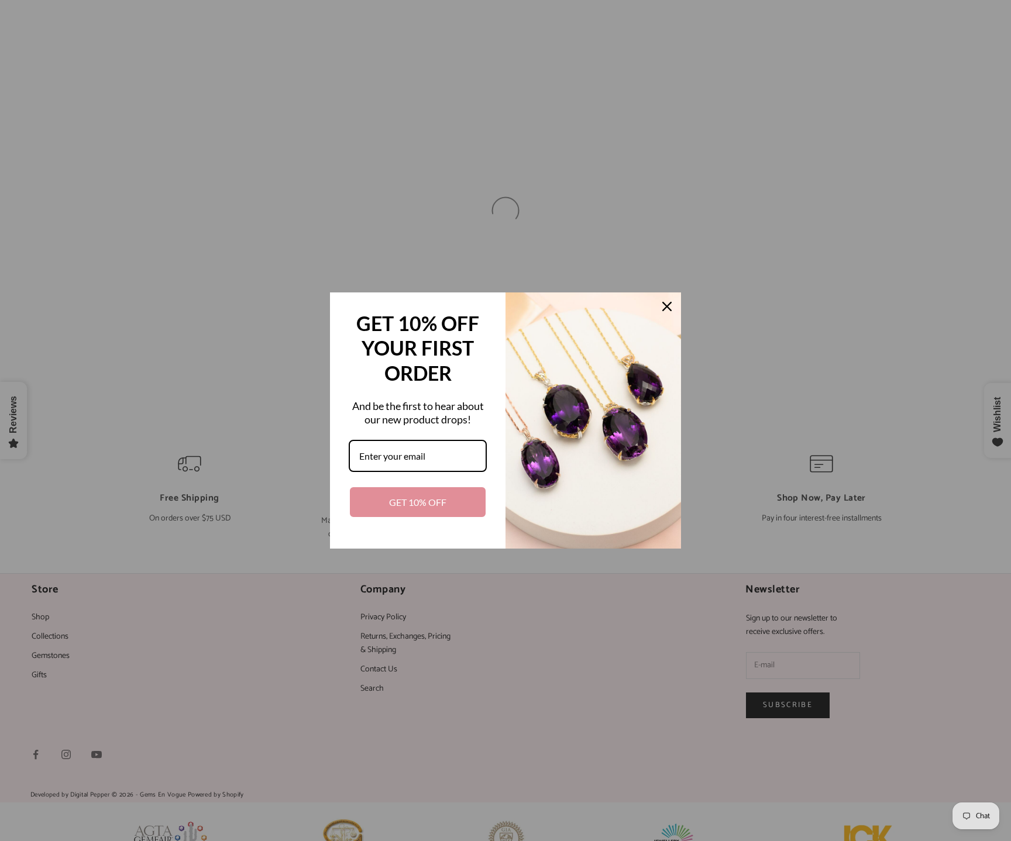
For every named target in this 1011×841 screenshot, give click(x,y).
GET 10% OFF (417, 502)
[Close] (667, 306)
